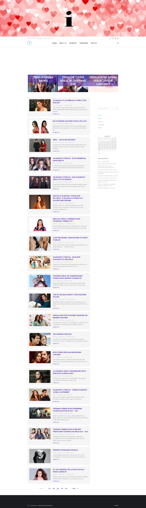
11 (101, 144)
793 (58, 488)
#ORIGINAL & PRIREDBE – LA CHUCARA (106, 188)
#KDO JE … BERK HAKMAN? (104, 161)
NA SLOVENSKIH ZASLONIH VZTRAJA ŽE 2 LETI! (70, 121)
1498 (73, 488)
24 (99, 148)
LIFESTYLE (100, 127)
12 (104, 144)
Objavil (59, 105)
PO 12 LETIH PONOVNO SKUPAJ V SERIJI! (107, 178)
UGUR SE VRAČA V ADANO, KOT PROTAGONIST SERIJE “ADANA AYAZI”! (106, 166)
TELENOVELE (100, 121)
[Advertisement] (73, 58)
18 (101, 146)
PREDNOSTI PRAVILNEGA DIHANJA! (65, 450)
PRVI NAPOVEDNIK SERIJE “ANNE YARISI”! (107, 163)
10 (99, 144)
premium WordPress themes (46, 505)
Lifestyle (55, 242)
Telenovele (55, 142)
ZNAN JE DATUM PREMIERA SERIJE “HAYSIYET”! (108, 176)
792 (54, 488)
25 (101, 148)
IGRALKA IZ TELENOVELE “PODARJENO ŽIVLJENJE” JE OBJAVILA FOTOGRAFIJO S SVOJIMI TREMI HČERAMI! (68, 198)
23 (115, 146)
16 (115, 144)
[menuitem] (54, 43)
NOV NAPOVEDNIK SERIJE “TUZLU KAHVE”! (107, 169)
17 (99, 146)
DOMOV (99, 115)
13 (107, 144)
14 (109, 144)
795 (66, 488)
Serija (54, 105)
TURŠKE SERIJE (101, 124)
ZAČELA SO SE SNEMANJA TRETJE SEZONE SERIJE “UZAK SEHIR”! (107, 181)
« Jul (99, 153)
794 (62, 488)
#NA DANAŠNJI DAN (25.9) (62, 334)
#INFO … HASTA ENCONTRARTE (64, 140)
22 (112, 146)
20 (107, 146)
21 (109, 146)
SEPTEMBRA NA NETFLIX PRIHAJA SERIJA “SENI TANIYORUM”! (108, 172)
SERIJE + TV (100, 118)
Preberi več (55, 114)
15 (112, 144)
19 (104, 146)
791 (49, 488)
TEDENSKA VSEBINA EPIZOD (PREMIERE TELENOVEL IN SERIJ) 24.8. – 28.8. (106, 184)
